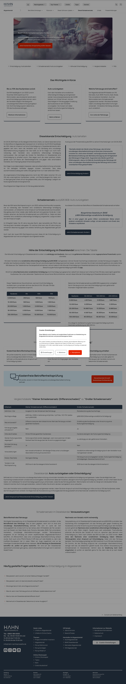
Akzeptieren (76, 352)
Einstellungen (47, 352)
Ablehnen (61, 352)
